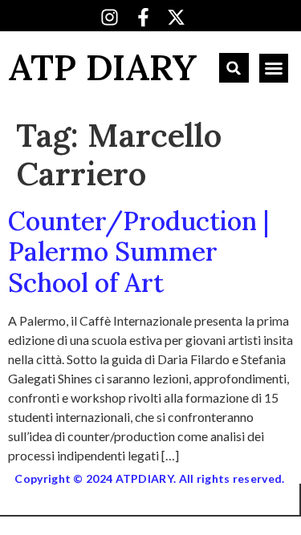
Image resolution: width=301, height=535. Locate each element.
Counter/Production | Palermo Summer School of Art (138, 252)
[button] (234, 68)
